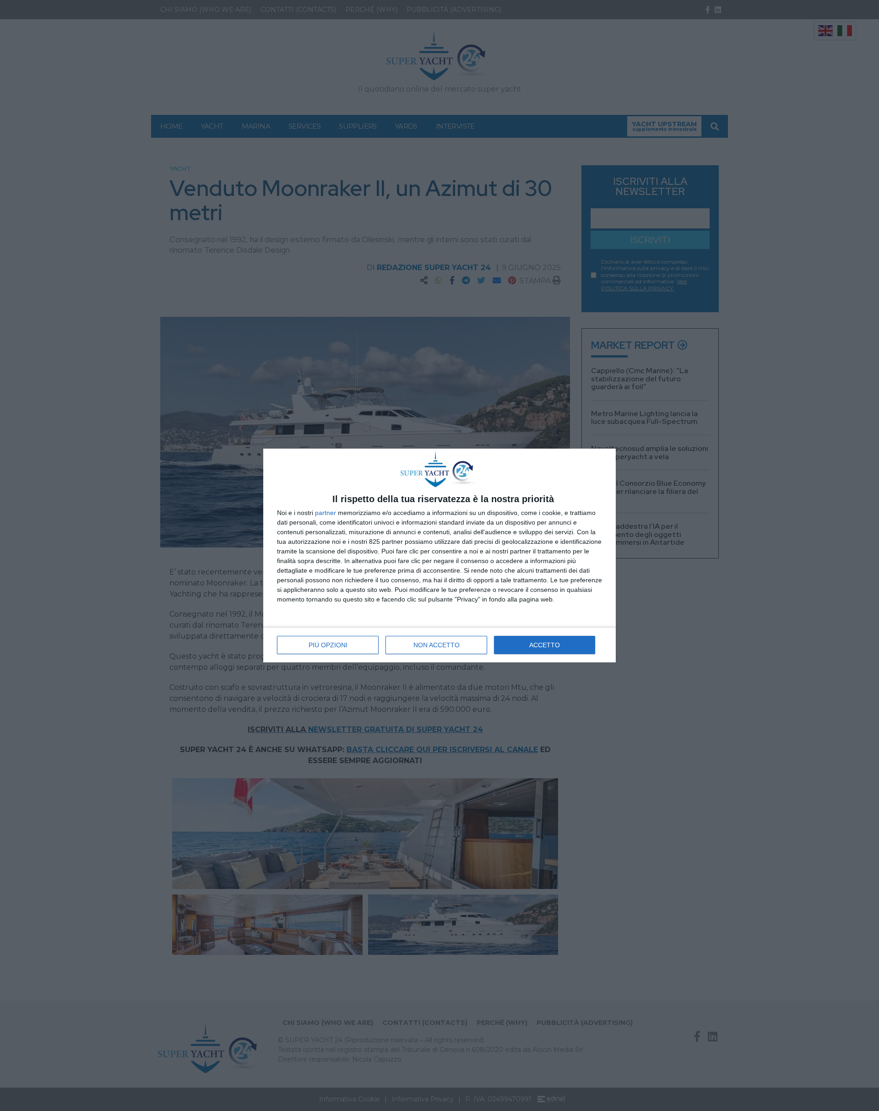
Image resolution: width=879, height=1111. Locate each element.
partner (325, 512)
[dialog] (439, 555)
